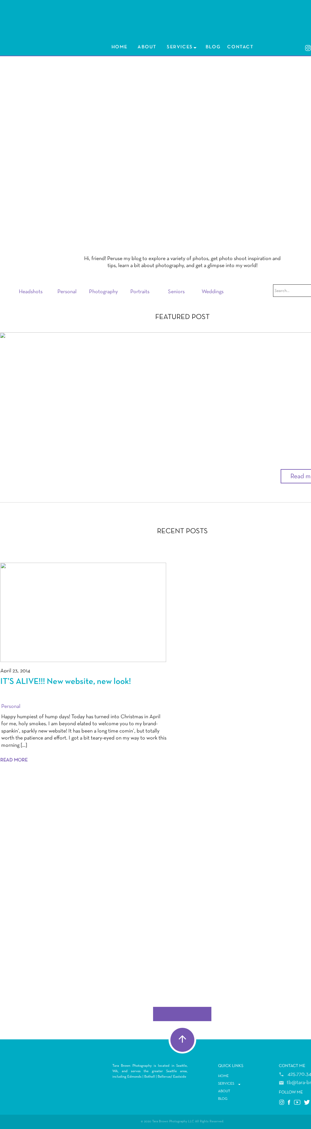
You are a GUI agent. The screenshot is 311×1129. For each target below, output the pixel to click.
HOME (119, 47)
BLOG (213, 47)
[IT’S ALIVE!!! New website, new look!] (83, 612)
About (147, 47)
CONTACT (288, 1066)
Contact (240, 47)
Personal (10, 706)
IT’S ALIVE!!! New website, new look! (97, 468)
